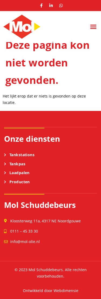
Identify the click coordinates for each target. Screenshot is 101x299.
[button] (93, 27)
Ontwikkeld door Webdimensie (50, 290)
